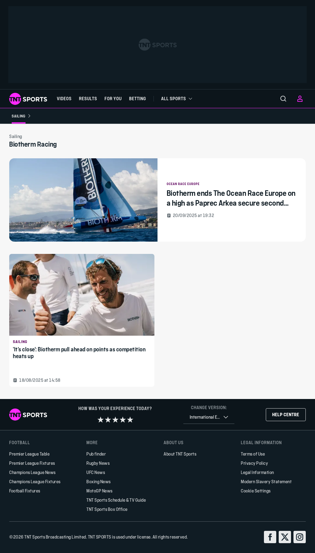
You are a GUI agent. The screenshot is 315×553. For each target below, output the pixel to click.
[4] (122, 419)
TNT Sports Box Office (107, 509)
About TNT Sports (180, 453)
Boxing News (98, 481)
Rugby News (98, 463)
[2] (108, 419)
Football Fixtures (24, 490)
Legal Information (257, 472)
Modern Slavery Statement (266, 481)
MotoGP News (99, 490)
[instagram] (299, 537)
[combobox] (208, 417)
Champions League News (32, 472)
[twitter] (285, 537)
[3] (115, 419)
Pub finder (96, 453)
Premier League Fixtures (32, 463)
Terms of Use (253, 453)
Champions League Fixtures (35, 481)
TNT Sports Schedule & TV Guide (116, 500)
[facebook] (270, 537)
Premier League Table (29, 453)
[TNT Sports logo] (28, 99)
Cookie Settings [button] (256, 490)
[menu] (283, 98)
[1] (100, 419)
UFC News (95, 472)
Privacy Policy (254, 463)
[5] (130, 419)
